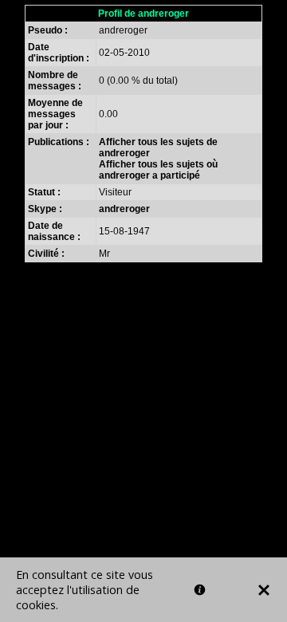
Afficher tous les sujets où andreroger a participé (158, 170)
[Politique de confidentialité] (200, 590)
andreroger (124, 209)
